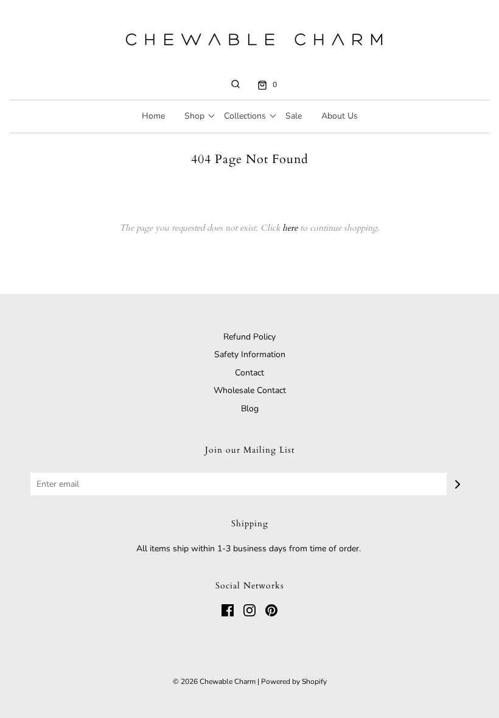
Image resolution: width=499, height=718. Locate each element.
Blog (250, 408)
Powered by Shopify (294, 681)
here (290, 228)
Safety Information (249, 354)
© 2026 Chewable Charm (214, 681)
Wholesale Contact (250, 390)
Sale (293, 116)
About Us (339, 116)
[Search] (235, 84)
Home (153, 116)
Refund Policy (249, 337)
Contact (249, 372)
